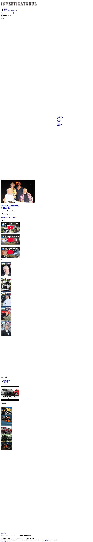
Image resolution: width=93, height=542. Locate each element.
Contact (5, 9)
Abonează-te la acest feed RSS (9, 217)
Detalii (1, 541)
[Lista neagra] (10, 400)
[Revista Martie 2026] (6, 335)
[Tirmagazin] (6, 450)
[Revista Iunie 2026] (6, 290)
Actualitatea (6, 380)
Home (5, 8)
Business (5, 381)
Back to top (3, 533)
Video (5, 384)
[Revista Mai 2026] (6, 305)
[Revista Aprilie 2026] (6, 320)
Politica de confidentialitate (10, 10)
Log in (2, 14)
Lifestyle (11, 214)
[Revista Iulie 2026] (6, 276)
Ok (4, 541)
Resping (7, 541)
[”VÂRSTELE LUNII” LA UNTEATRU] (18, 202)
